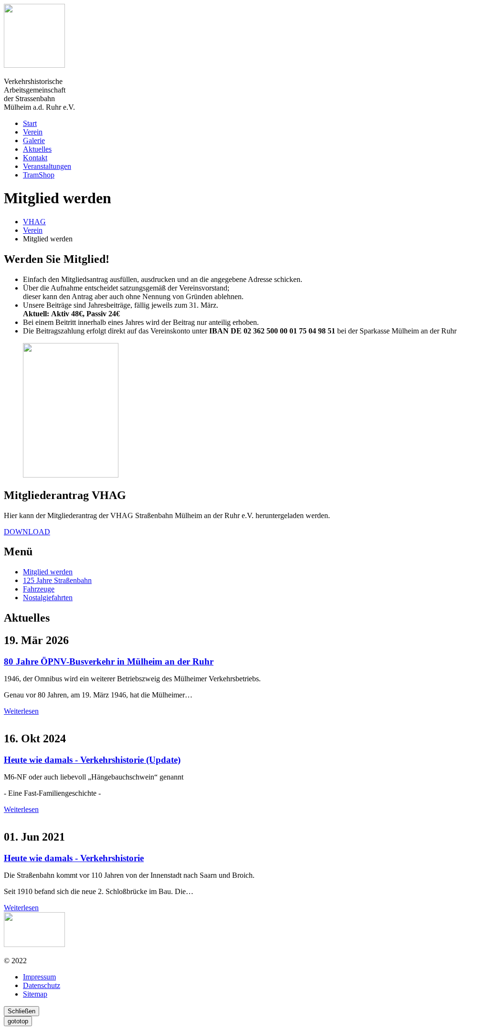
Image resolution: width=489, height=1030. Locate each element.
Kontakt (35, 158)
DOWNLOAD (27, 532)
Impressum (39, 977)
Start (30, 123)
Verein (33, 132)
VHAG (34, 222)
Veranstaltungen (47, 166)
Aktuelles (37, 149)
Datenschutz (41, 985)
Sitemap (35, 994)
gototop (18, 1021)
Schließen (21, 1011)
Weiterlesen (21, 711)
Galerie (34, 140)
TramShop (38, 175)
